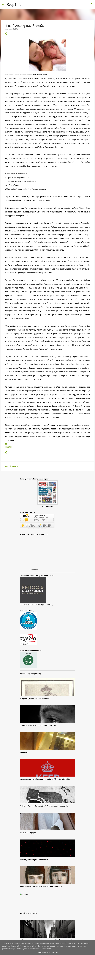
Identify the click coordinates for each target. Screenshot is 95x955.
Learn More (44, 952)
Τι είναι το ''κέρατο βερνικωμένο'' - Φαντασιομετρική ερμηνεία (44, 806)
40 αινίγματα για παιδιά (28, 913)
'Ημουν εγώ (24, 752)
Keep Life (13, 4)
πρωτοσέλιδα (47, 506)
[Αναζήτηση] (24, 4)
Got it (55, 952)
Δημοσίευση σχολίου (13, 466)
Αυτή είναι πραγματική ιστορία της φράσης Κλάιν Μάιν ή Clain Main (45, 779)
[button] (6, 33)
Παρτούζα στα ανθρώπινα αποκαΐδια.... (35, 860)
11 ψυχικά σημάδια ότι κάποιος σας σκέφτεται (38, 725)
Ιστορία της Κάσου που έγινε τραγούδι (34, 698)
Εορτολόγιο (34, 569)
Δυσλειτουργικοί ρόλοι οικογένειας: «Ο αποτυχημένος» (41, 886)
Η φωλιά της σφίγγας (28, 833)
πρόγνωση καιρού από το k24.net (37, 528)
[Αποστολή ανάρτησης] (6, 444)
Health (8, 447)
